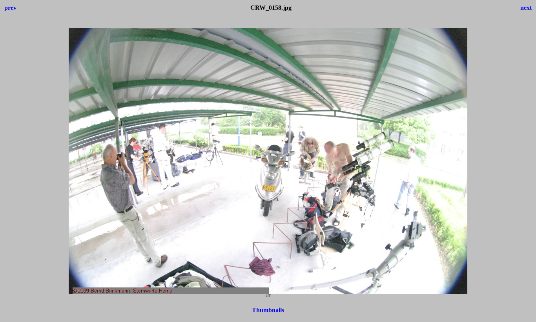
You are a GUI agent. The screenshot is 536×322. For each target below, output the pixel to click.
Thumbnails (268, 310)
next (526, 7)
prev (10, 7)
